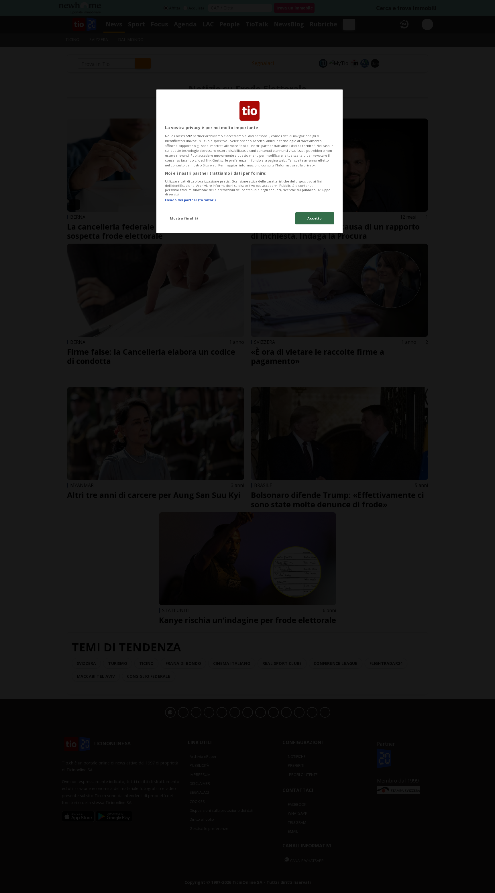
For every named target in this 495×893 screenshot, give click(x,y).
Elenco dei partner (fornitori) (190, 200)
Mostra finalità (184, 218)
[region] (249, 161)
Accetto (314, 218)
